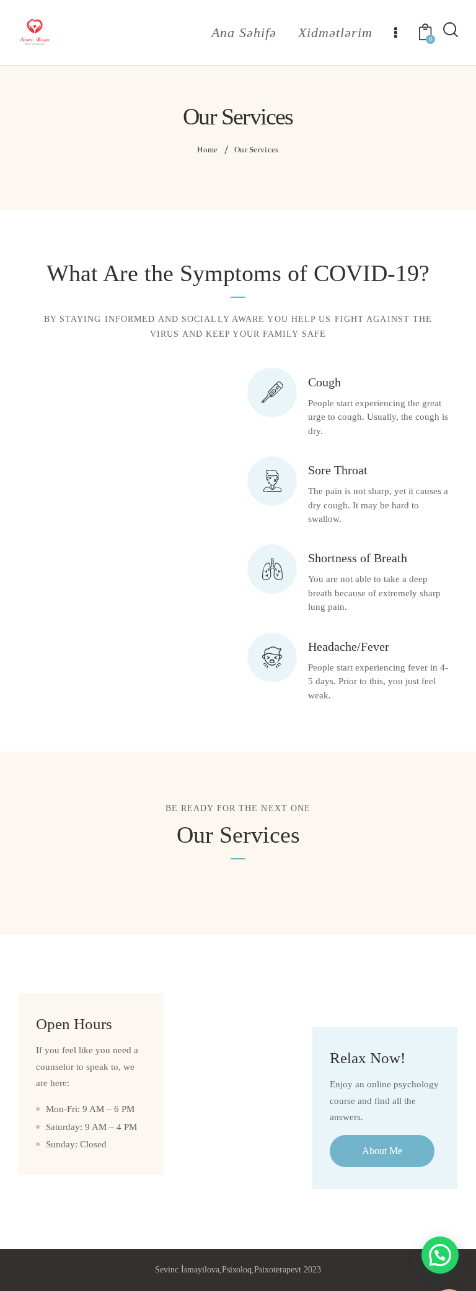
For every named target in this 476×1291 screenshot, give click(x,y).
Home (207, 149)
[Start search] (449, 31)
